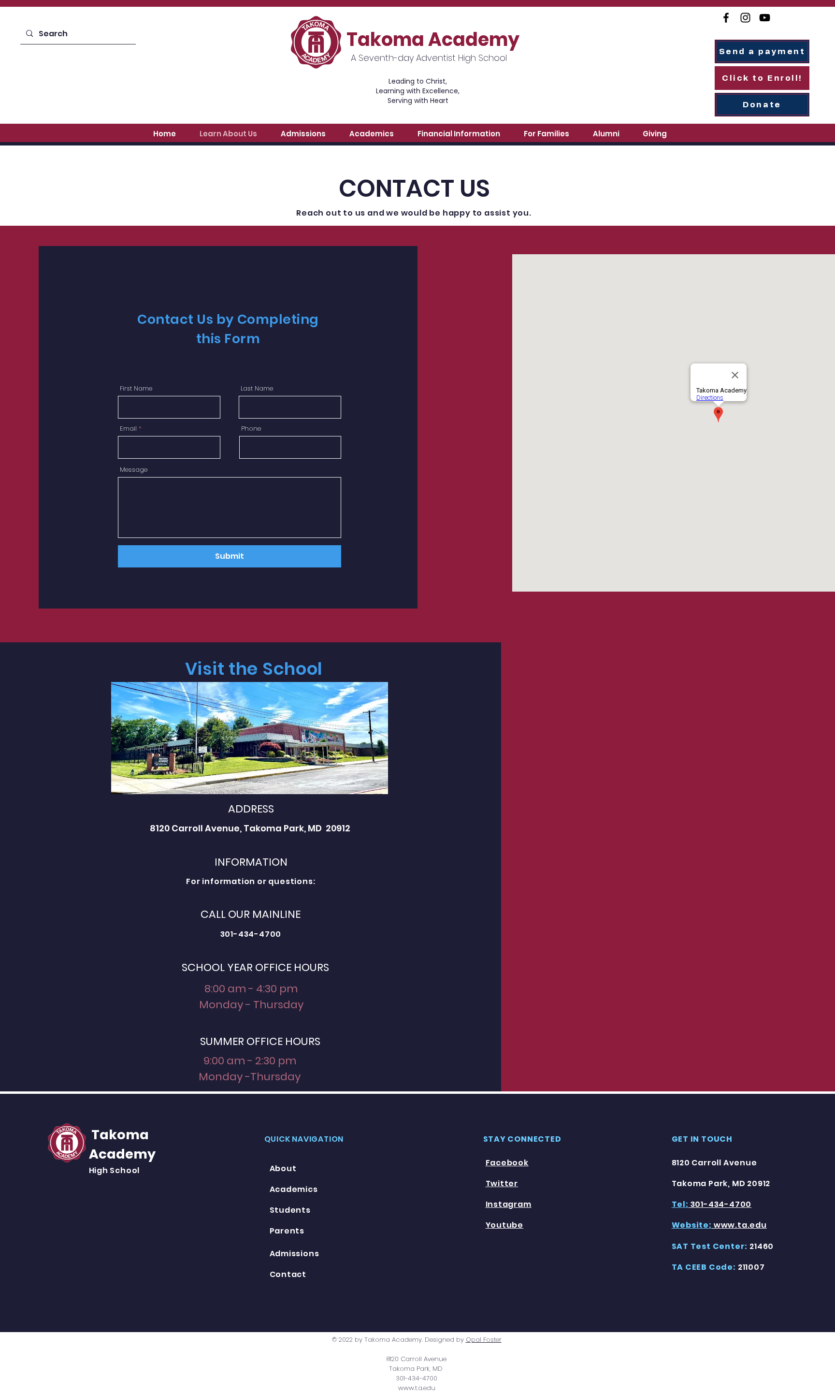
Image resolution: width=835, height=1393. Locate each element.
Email (128, 428)
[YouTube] (764, 17)
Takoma (119, 1135)
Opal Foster (484, 1339)
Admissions (294, 1253)
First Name (136, 388)
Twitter (502, 1183)
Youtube (505, 1225)
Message (133, 469)
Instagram (509, 1204)
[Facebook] (726, 17)
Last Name (257, 388)
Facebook (507, 1162)
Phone (251, 428)
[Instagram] (745, 17)
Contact (288, 1274)
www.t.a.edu (416, 1388)
